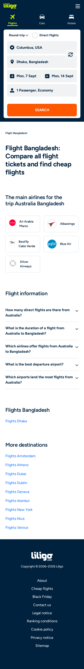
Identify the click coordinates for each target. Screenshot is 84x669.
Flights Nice (15, 518)
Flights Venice (16, 527)
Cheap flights (42, 588)
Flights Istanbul (17, 501)
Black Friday (42, 597)
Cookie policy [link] (42, 629)
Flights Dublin (16, 483)
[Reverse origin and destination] (70, 54)
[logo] (10, 6)
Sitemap (42, 646)
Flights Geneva (17, 492)
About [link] (42, 580)
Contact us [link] (42, 605)
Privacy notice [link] (42, 637)
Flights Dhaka (16, 421)
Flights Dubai (15, 474)
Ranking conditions (42, 621)
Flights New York (18, 510)
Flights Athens (16, 465)
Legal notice (42, 613)
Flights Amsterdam (20, 456)
